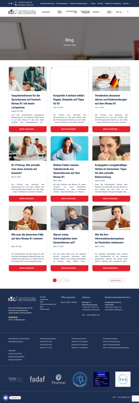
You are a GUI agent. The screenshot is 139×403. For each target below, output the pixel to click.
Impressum (44, 299)
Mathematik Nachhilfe (16, 357)
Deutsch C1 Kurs (46, 348)
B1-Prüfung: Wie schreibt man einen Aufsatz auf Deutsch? (25, 169)
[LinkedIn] (11, 4)
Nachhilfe (11, 351)
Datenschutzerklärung (48, 304)
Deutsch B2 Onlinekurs (80, 345)
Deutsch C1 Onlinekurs (80, 348)
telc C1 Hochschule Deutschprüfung (116, 348)
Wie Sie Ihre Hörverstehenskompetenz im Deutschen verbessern (109, 238)
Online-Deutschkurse (79, 339)
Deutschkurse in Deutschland (18, 339)
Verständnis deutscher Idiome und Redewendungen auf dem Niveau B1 (111, 99)
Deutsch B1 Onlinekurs (80, 342)
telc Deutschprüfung (110, 339)
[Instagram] (9, 4)
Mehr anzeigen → (27, 129)
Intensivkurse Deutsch (48, 339)
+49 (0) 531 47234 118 (25, 2)
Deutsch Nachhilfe (15, 354)
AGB (41, 302)
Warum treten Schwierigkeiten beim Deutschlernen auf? (65, 238)
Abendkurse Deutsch (15, 342)
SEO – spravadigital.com (91, 315)
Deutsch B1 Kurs (46, 342)
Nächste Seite (117, 280)
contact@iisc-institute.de (24, 5)
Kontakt (43, 297)
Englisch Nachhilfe (15, 360)
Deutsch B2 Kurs (46, 345)
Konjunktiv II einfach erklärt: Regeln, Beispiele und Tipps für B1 (69, 99)
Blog (41, 307)
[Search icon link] (128, 12)
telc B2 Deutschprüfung (111, 345)
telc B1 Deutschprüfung (111, 342)
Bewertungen (44, 309)
